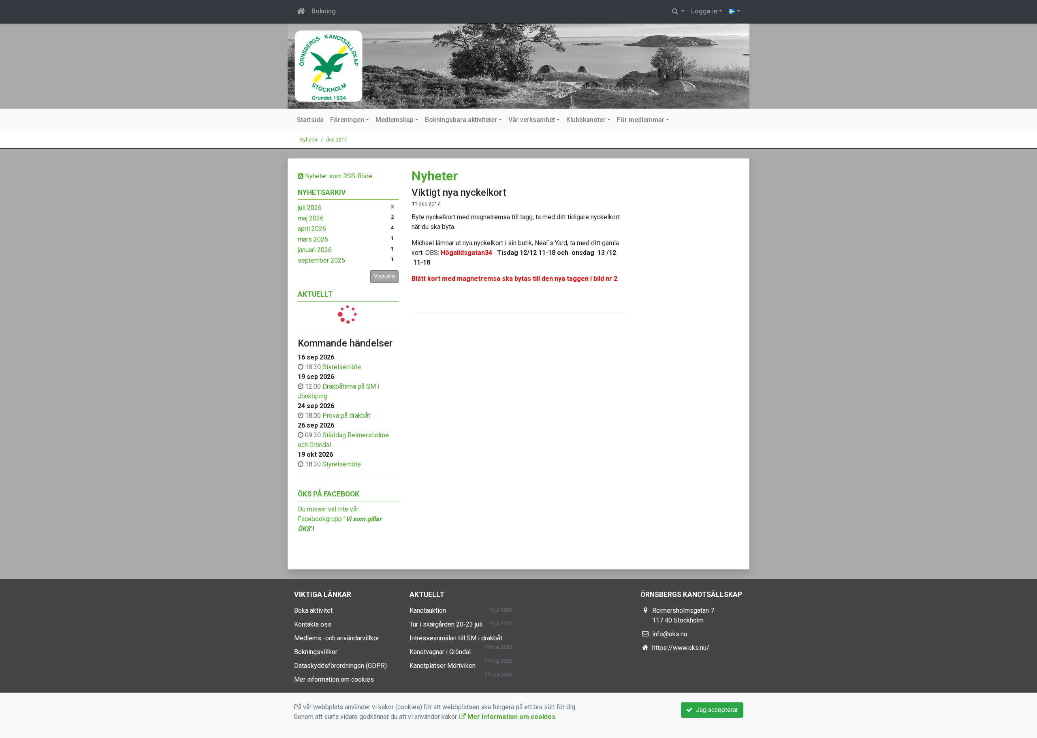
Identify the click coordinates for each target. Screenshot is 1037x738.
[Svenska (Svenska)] (734, 11)
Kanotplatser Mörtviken (443, 666)
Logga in (704, 11)
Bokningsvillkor (315, 652)
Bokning (324, 11)
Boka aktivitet (313, 610)
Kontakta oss (312, 624)
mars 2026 (313, 239)
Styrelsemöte (341, 367)
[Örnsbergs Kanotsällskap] (518, 66)
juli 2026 (310, 208)
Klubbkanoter (586, 120)
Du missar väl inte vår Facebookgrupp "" (340, 519)
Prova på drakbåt (346, 415)
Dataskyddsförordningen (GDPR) (340, 666)
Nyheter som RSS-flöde (337, 176)
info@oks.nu (669, 634)
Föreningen (347, 120)
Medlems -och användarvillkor (336, 638)
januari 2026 (315, 250)
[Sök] (678, 11)
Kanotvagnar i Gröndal (440, 652)
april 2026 (312, 229)
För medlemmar (640, 120)
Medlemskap (395, 120)
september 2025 (321, 260)
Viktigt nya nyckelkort (459, 192)
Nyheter (309, 140)
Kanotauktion (428, 610)
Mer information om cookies (334, 679)
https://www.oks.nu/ (680, 648)
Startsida (310, 120)
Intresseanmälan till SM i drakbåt (456, 638)
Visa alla (384, 276)
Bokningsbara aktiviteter (461, 120)
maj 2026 (311, 218)
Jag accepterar (715, 710)
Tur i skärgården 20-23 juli (446, 624)
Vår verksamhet (531, 120)
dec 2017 (336, 140)
